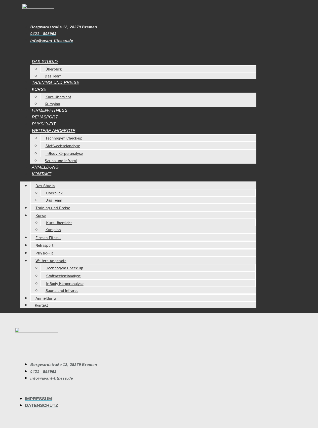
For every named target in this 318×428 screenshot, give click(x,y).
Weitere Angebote (53, 130)
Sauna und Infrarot (61, 160)
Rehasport (45, 117)
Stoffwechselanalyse (62, 145)
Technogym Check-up (63, 137)
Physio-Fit (44, 124)
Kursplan (52, 103)
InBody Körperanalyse (64, 153)
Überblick (53, 68)
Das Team (53, 75)
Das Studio (45, 61)
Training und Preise (55, 82)
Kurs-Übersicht (58, 96)
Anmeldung (45, 167)
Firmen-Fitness (49, 110)
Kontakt (41, 174)
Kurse (39, 89)
